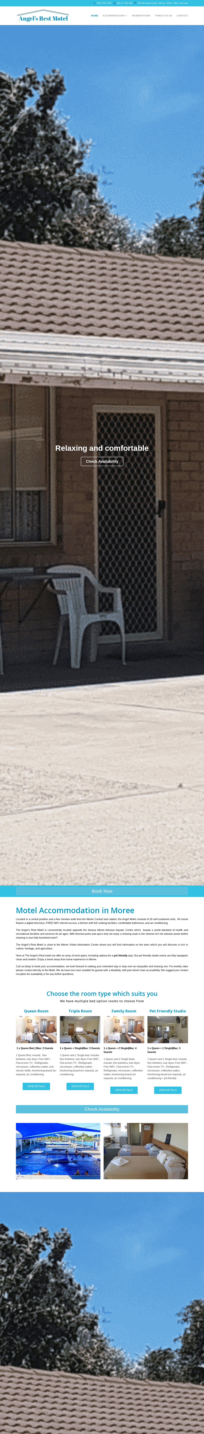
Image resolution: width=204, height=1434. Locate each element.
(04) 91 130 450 (124, 3)
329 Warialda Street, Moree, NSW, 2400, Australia (162, 3)
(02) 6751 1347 (104, 3)
